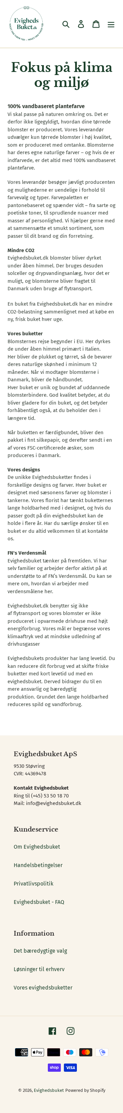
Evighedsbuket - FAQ (39, 902)
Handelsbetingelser (38, 865)
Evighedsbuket (49, 1090)
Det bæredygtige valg (40, 951)
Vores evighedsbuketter (43, 987)
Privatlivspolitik (33, 883)
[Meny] (111, 23)
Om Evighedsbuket (37, 847)
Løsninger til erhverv (39, 969)
